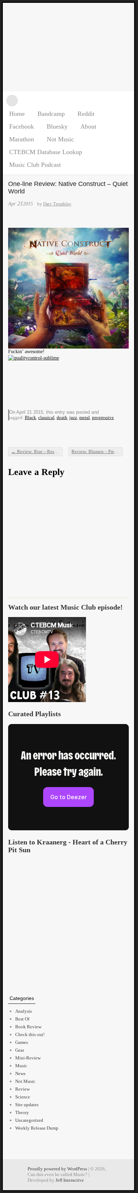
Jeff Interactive (70, 1180)
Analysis (23, 1011)
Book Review (28, 1026)
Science (22, 1096)
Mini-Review (28, 1058)
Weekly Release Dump (36, 1128)
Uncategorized (29, 1120)
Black (30, 417)
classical (46, 417)
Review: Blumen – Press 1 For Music (97, 451)
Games (21, 1042)
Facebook (21, 126)
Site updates (27, 1104)
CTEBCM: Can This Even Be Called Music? (68, 47)
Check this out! (30, 1034)
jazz (73, 417)
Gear (19, 1050)
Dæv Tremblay (57, 204)
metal (84, 417)
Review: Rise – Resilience (37, 451)
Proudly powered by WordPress (57, 1168)
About (88, 126)
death (62, 417)
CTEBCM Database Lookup (45, 152)
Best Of (22, 1019)
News (20, 1073)
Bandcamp (51, 113)
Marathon (21, 139)
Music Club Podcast (35, 164)
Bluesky (57, 126)
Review (22, 1089)
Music (21, 1065)
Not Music (60, 139)
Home (17, 113)
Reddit (85, 113)
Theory (22, 1112)
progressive (103, 417)
